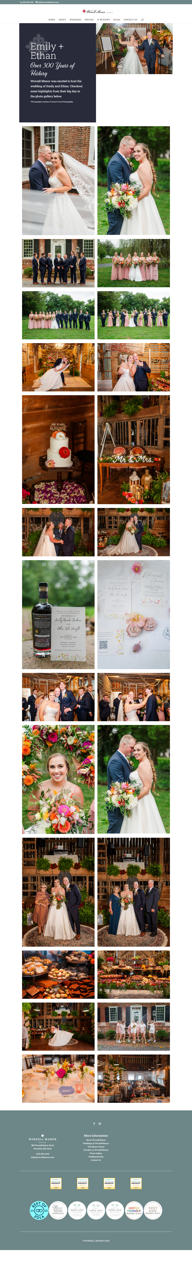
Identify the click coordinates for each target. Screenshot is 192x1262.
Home (51, 20)
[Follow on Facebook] (94, 1123)
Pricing (89, 20)
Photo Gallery (96, 1153)
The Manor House (96, 1146)
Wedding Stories (95, 1156)
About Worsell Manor (96, 1140)
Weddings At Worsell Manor (96, 1143)
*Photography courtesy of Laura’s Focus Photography (52, 102)
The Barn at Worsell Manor (96, 1150)
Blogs (116, 20)
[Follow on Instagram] (100, 1123)
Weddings (75, 20)
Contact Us (130, 20)
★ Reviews (103, 20)
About (62, 20)
